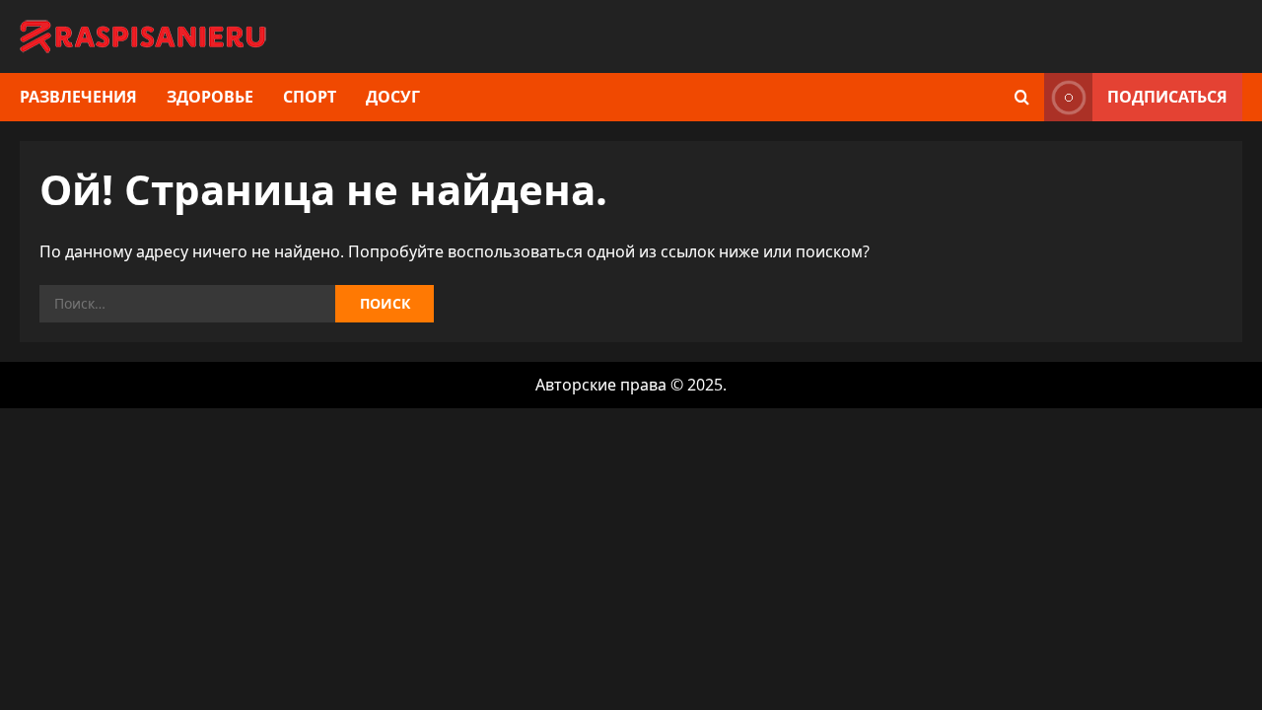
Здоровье (210, 96)
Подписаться (1167, 96)
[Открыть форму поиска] (1022, 97)
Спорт (309, 96)
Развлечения (78, 96)
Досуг (393, 96)
